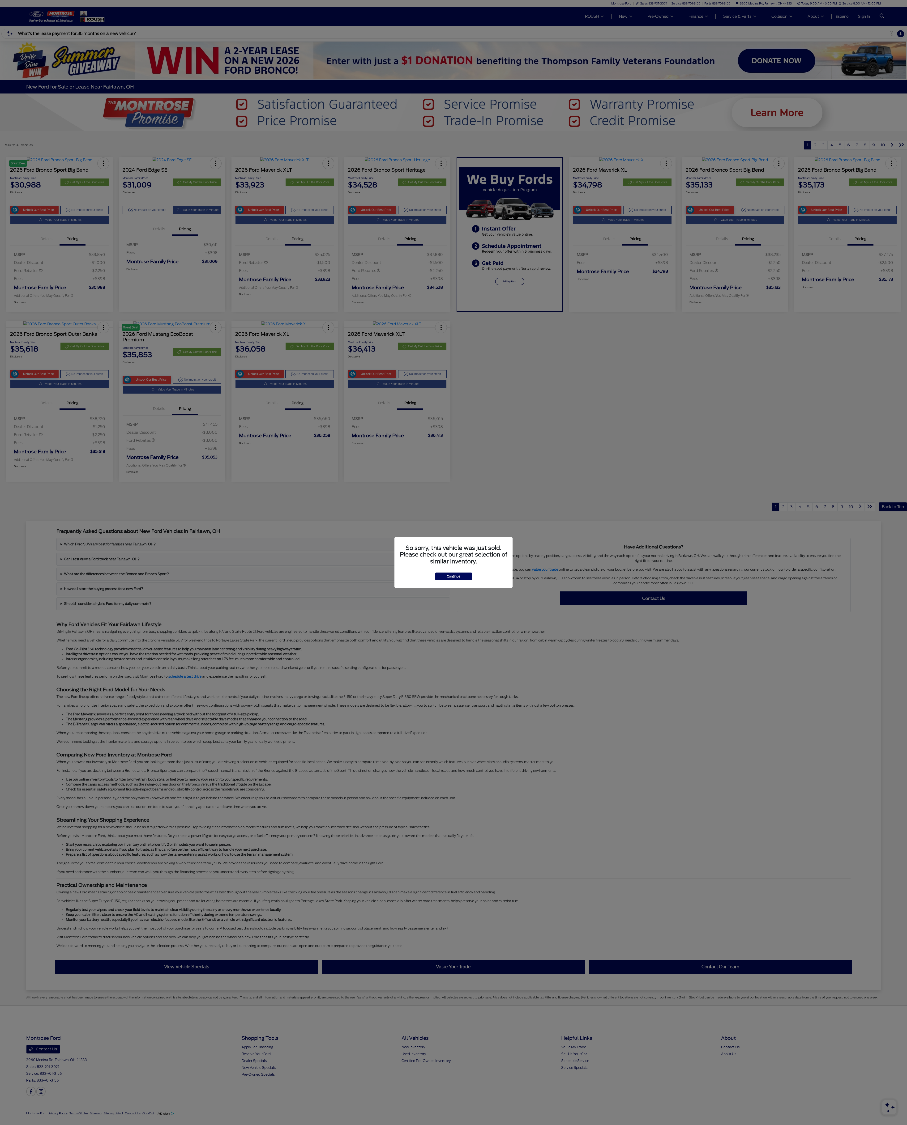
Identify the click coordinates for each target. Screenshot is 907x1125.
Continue (453, 576)
